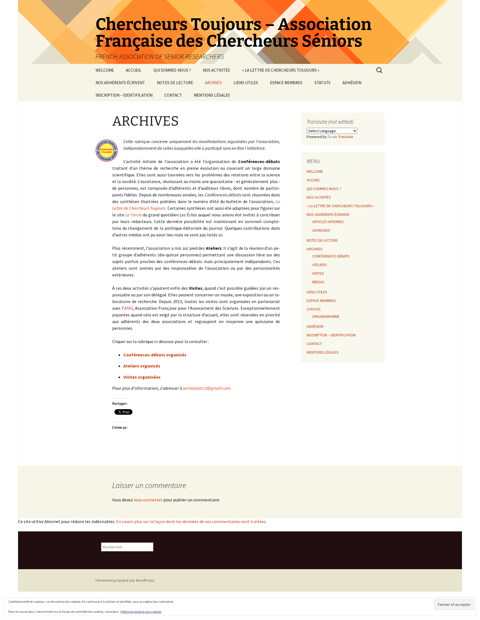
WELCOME (105, 70)
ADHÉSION (351, 82)
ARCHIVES (213, 82)
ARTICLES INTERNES (328, 221)
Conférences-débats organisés (154, 355)
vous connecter (148, 499)
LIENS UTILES (246, 82)
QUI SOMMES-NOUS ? (172, 70)
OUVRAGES (321, 230)
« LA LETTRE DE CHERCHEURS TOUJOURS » (280, 70)
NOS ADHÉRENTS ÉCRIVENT (120, 82)
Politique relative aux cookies (141, 611)
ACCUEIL (133, 70)
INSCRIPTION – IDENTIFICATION (124, 95)
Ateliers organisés (141, 366)
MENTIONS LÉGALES (212, 95)
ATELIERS (319, 264)
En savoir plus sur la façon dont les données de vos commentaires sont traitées (191, 521)
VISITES (318, 273)
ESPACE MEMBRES (286, 82)
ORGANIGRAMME (325, 316)
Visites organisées (142, 377)
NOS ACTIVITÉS (216, 70)
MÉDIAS (318, 281)
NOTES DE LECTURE (175, 82)
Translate (345, 136)
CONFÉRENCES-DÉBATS (330, 256)
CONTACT (173, 95)
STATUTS (322, 82)
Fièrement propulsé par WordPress (125, 580)
